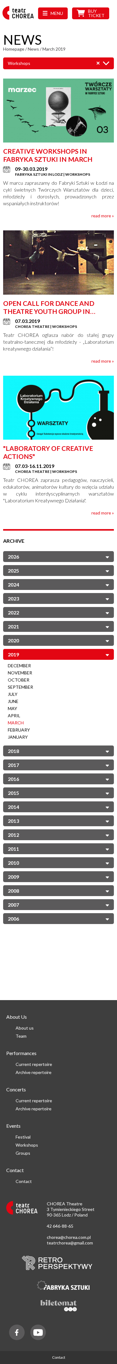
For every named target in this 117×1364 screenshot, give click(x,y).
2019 (13, 654)
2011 (13, 849)
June (13, 701)
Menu (57, 13)
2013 (13, 821)
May (12, 708)
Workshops (27, 1145)
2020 (13, 640)
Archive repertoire (33, 1072)
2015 (13, 793)
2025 (13, 570)
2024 (13, 584)
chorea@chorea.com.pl (69, 1237)
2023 (13, 598)
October (18, 679)
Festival (23, 1137)
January (18, 737)
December (19, 665)
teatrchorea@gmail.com (70, 1242)
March (16, 722)
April (14, 715)
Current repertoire (34, 1064)
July (12, 694)
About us (25, 1028)
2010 (13, 863)
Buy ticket (96, 13)
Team (21, 1036)
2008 (13, 891)
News (33, 49)
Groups (23, 1153)
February (19, 729)
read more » (102, 215)
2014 (13, 807)
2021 (13, 626)
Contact (24, 1181)
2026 (13, 557)
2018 (13, 751)
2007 (13, 905)
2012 (13, 835)
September (20, 687)
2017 (13, 765)
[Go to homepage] (20, 19)
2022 (13, 612)
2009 (13, 877)
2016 (13, 779)
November (20, 672)
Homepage (13, 49)
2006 (13, 919)
